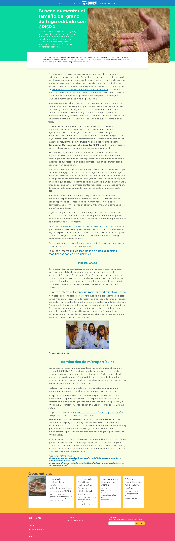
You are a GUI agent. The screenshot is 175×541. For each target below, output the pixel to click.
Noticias (31, 525)
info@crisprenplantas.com (75, 520)
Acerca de (112, 3)
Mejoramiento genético (73, 3)
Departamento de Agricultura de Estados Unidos (84, 226)
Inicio (61, 3)
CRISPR (90, 3)
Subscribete (139, 523)
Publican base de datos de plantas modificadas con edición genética (82, 252)
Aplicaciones (102, 3)
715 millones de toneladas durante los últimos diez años (80, 89)
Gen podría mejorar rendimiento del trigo (99, 292)
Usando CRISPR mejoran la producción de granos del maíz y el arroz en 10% (85, 414)
